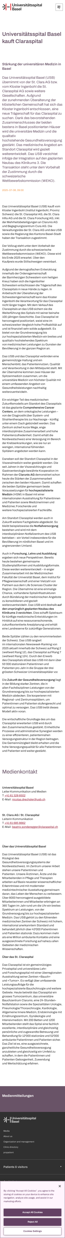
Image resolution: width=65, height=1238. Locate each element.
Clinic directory (10, 1147)
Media (6, 1131)
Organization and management (18, 1141)
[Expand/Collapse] (59, 7)
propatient (8, 1152)
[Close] (60, 1186)
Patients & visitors (15, 1166)
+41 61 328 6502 (15, 795)
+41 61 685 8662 (15, 822)
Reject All (33, 1222)
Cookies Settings (32, 1231)
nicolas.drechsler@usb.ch (28, 799)
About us (7, 1136)
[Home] (22, 7)
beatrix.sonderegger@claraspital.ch (35, 826)
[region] (32, 1209)
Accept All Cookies (32, 1212)
